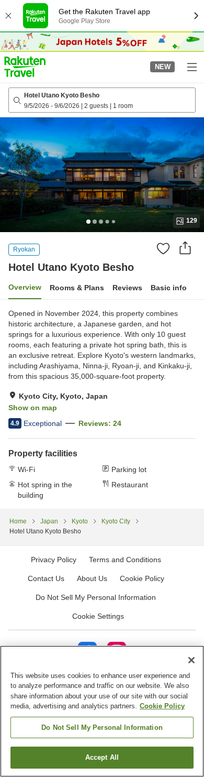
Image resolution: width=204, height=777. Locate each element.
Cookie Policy (162, 706)
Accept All (102, 757)
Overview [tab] (24, 287)
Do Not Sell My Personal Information (102, 727)
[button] (25, 66)
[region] (102, 711)
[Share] (185, 247)
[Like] (163, 248)
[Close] (191, 660)
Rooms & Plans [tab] (77, 287)
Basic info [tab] (169, 287)
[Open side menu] (191, 66)
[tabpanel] (102, 404)
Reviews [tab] (127, 287)
